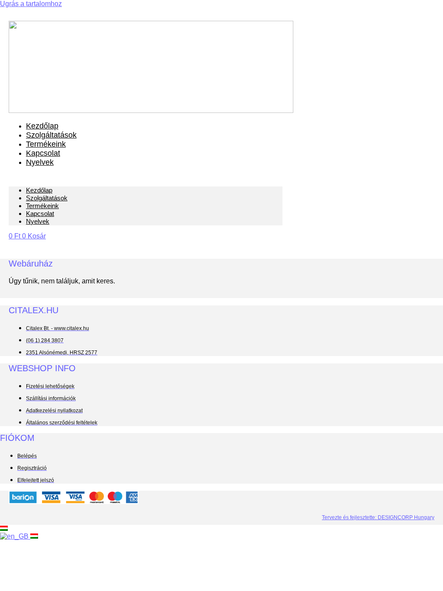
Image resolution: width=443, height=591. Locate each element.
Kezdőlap (42, 126)
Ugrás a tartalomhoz (31, 3)
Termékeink (46, 144)
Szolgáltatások (51, 135)
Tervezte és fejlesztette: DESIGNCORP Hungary (378, 517)
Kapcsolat (43, 153)
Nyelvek (40, 162)
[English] (15, 536)
